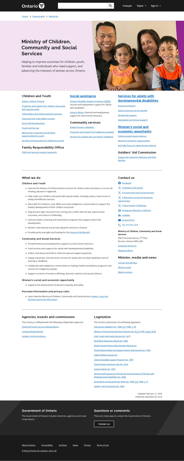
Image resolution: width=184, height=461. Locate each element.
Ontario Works (77, 112)
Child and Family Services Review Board (40, 326)
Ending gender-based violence (132, 136)
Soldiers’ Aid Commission (34, 336)
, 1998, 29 (115, 326)
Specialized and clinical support (133, 120)
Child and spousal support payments (39, 152)
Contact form (128, 220)
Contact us (104, 423)
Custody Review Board (32, 331)
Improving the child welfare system (38, 118)
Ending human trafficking (82, 127)
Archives (63, 445)
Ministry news (124, 267)
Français (127, 5)
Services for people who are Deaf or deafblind (91, 136)
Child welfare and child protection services (42, 114)
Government (39, 16)
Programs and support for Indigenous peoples (92, 132)
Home (25, 16)
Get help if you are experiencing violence (137, 145)
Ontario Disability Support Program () (90, 101)
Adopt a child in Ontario (33, 101)
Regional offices (125, 250)
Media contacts (125, 272)
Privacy (87, 445)
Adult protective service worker (132, 110)
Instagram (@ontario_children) (136, 210)
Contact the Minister (127, 262)
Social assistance (83, 96)
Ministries (53, 16)
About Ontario (28, 445)
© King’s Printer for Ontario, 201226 (39, 450)
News (75, 445)
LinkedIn (126, 215)
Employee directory (127, 245)
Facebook (126, 183)
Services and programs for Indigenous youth (43, 140)
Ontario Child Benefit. (80, 232)
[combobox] (86, 5)
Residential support (127, 115)
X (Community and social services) (138, 192)
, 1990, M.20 (125, 331)
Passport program (126, 105)
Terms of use (103, 445)
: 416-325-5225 (130, 225)
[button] (110, 6)
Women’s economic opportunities (134, 140)
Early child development (33, 123)
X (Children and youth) (132, 187)
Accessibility (47, 445)
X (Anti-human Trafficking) (134, 205)
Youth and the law (30, 128)
